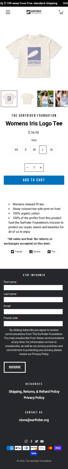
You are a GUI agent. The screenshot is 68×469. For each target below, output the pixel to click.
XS (16, 149)
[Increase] (41, 167)
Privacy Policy (40, 354)
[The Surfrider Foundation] (34, 12)
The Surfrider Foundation (38, 461)
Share (37, 251)
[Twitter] (36, 441)
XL (51, 149)
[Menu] (8, 12)
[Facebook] (31, 441)
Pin (54, 251)
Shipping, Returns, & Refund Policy (34, 391)
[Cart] (61, 12)
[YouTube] (42, 441)
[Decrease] (27, 167)
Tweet (18, 251)
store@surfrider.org (34, 420)
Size (34, 140)
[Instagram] (26, 441)
